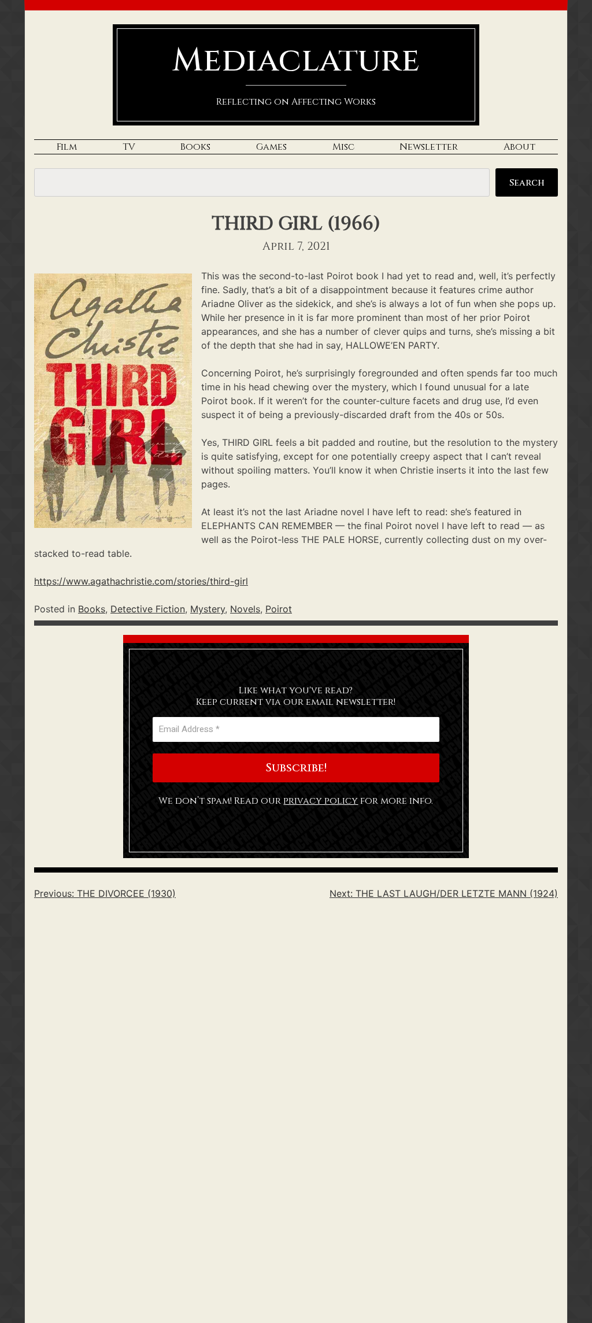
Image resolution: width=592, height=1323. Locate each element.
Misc (343, 147)
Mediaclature (296, 61)
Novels (245, 609)
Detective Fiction (147, 609)
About (519, 147)
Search (527, 182)
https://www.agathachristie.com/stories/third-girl (141, 581)
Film (67, 147)
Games (271, 147)
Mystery (207, 609)
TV (129, 147)
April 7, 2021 (296, 246)
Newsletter (428, 147)
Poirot (278, 609)
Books (195, 147)
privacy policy (320, 800)
